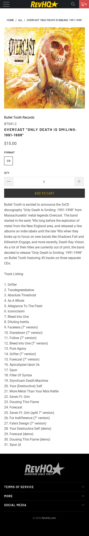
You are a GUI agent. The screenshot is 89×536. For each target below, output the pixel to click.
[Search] (74, 4)
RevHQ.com (49, 518)
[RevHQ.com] (44, 4)
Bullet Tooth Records (19, 117)
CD (8, 160)
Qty (6, 172)
